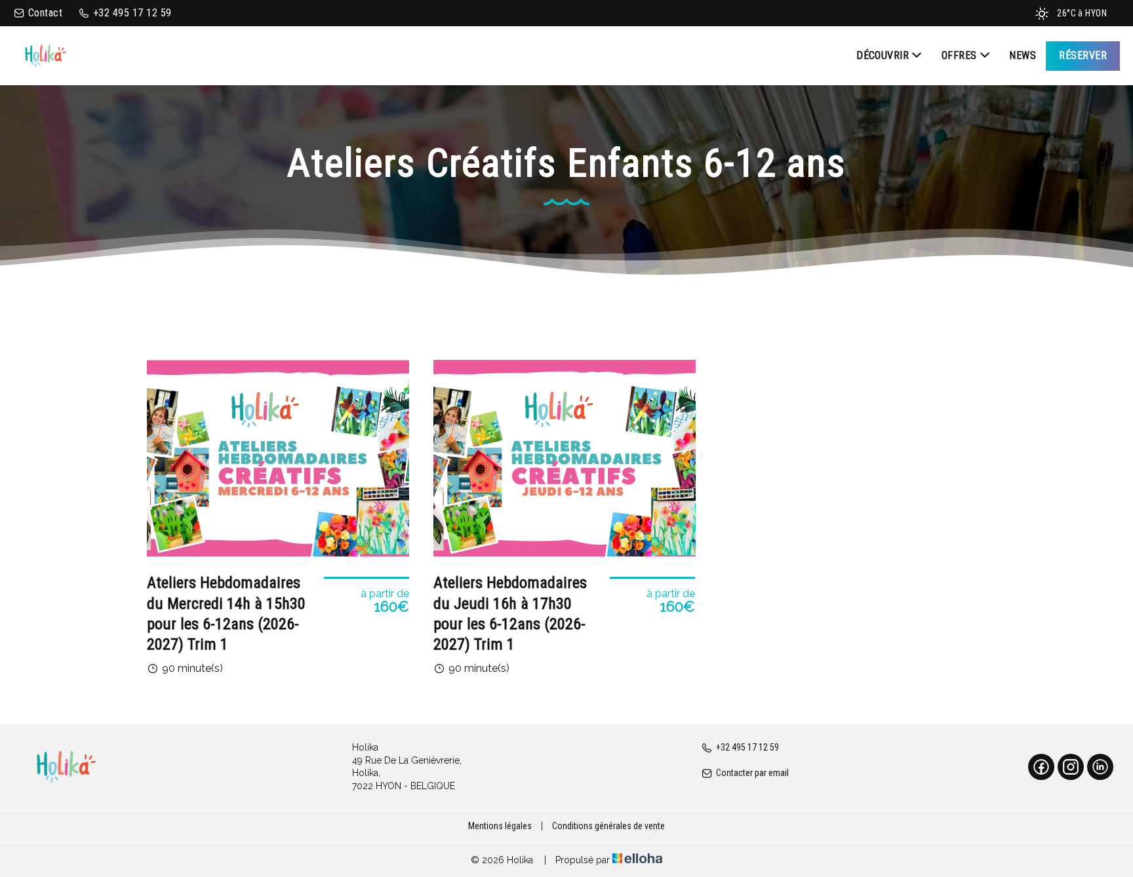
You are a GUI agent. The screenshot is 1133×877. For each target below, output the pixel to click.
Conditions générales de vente (608, 826)
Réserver (1083, 55)
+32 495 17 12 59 (747, 747)
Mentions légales (500, 826)
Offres (959, 55)
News (1022, 55)
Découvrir (882, 55)
